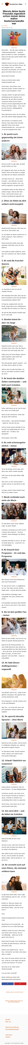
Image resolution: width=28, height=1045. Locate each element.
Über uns (8, 1021)
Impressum (8, 1035)
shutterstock (14, 47)
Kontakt (7, 1019)
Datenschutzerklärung (12, 1027)
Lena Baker (5, 25)
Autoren (7, 1037)
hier (11, 977)
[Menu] (2, 4)
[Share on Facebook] (8, 983)
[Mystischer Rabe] (14, 4)
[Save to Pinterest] (20, 983)
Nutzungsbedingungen (12, 1029)
